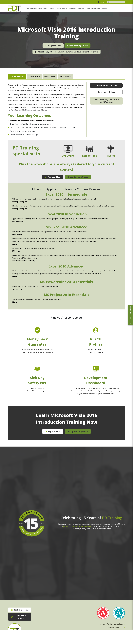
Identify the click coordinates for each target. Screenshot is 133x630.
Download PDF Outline (106, 85)
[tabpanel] (66, 261)
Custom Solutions (55, 8)
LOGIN (102, 2)
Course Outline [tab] (34, 76)
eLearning (81, 8)
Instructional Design (69, 8)
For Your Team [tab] (49, 76)
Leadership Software (93, 8)
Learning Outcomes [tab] (17, 76)
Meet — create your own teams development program (68, 52)
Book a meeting (21, 610)
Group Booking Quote (77, 45)
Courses (26, 8)
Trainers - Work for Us (115, 627)
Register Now (54, 45)
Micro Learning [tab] (65, 76)
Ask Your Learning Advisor (130, 315)
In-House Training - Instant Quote (111, 624)
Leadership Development (38, 8)
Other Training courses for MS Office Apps (106, 100)
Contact (104, 8)
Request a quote (21, 616)
